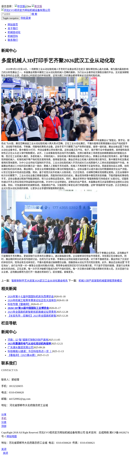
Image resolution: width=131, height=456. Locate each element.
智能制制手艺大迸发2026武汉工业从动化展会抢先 (40, 280)
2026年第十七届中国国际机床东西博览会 (31, 296)
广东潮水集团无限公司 (20, 347)
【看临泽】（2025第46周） (22, 355)
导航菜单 (26, 18)
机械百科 (13, 36)
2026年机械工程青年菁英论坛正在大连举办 (32, 300)
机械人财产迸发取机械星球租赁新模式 (100, 280)
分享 (3, 414)
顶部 (3, 426)
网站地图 (12, 436)
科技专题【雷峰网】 (19, 304)
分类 (3, 422)
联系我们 (13, 40)
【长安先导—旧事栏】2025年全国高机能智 (32, 315)
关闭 (5, 453)
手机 (3, 418)
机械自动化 (14, 32)
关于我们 (13, 28)
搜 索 (34, 14)
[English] (37, 6)
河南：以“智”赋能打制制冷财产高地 (28, 339)
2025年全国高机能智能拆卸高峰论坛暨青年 (32, 312)
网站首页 (13, 24)
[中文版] (20, 6)
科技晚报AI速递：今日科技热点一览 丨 (30, 351)
